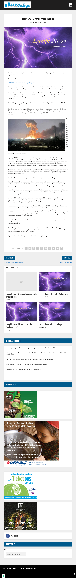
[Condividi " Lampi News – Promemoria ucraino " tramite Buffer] (50, 248)
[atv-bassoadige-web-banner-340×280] (20, 499)
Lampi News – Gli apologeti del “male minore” (19, 325)
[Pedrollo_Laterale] (31, 466)
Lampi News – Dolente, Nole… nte (53, 293)
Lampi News (42, 22)
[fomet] (20, 418)
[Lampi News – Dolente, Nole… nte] (54, 281)
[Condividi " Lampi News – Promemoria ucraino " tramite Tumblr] (38, 248)
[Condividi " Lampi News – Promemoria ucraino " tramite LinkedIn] (46, 248)
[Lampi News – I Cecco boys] (54, 311)
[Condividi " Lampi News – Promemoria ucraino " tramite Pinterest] (42, 248)
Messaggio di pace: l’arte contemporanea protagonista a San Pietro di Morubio (33, 348)
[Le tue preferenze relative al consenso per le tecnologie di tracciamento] (3, 576)
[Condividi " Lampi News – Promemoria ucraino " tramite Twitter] (30, 248)
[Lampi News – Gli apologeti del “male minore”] (21, 311)
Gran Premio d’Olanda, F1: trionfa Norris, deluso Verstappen (26, 364)
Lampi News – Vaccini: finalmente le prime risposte (21, 295)
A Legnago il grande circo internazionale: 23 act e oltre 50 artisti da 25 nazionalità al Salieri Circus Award (37, 353)
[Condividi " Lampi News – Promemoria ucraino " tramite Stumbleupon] (54, 248)
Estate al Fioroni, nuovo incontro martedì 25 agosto (23, 369)
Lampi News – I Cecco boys (50, 324)
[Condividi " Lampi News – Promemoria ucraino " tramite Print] (62, 248)
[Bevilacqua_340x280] (20, 529)
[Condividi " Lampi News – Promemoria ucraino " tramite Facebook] (26, 248)
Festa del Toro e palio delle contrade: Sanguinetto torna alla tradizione (30, 359)
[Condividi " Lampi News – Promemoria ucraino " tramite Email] (58, 248)
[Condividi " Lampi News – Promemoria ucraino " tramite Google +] (34, 248)
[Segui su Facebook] (74, 574)
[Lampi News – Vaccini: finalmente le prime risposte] (21, 281)
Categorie (7, 550)
